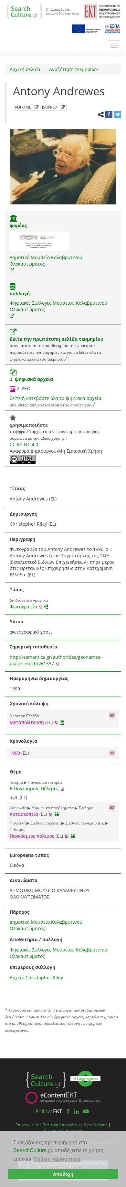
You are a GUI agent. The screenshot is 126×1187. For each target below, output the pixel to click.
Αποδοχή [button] (63, 1174)
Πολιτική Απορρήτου (61, 1124)
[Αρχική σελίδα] (42, 11)
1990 (15, 753)
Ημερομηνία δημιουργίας (39, 678)
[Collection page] (13, 287)
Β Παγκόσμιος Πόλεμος (34, 788)
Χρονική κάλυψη (29, 703)
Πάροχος (19, 912)
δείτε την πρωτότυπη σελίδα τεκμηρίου (56, 339)
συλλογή (20, 293)
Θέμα (16, 772)
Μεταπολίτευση (27, 722)
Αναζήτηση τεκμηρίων (73, 69)
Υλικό (16, 621)
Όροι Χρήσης (95, 1124)
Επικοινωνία (27, 1124)
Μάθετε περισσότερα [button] (56, 1159)
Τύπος (17, 589)
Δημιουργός (23, 514)
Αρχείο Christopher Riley (36, 977)
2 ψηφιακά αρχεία (31, 379)
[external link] (12, 270)
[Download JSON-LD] (63, 107)
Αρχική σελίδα (25, 69)
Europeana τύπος (29, 855)
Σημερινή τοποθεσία (33, 647)
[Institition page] (13, 219)
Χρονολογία (23, 741)
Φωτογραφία (23, 607)
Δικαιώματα (23, 880)
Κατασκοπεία (24, 814)
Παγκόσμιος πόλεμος (32, 836)
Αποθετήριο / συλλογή (36, 939)
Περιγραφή (22, 539)
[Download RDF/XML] (36, 107)
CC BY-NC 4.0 (24, 444)
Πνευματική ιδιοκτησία (63, 1130)
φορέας (18, 225)
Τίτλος (17, 488)
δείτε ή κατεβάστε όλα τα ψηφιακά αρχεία (55, 398)
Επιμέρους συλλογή (32, 967)
